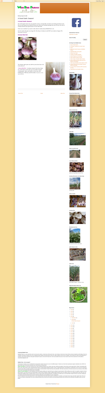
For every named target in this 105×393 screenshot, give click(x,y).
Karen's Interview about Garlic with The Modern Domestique (77, 61)
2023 (72, 314)
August (73, 319)
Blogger (57, 383)
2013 (72, 338)
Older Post (63, 93)
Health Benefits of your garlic (76, 51)
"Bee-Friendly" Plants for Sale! (76, 57)
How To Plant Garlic (74, 44)
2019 (72, 328)
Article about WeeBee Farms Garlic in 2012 (78, 62)
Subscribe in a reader (73, 34)
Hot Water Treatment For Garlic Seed (77, 46)
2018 (72, 330)
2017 (72, 331)
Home (41, 93)
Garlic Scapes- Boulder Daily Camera (77, 58)
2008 (72, 346)
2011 (72, 341)
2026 (72, 309)
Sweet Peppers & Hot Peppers (76, 56)
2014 (72, 336)
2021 (72, 325)
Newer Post (20, 93)
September (74, 317)
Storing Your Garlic (74, 53)
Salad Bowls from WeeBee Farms (76, 69)
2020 (72, 326)
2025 (72, 311)
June (73, 323)
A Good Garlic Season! (75, 320)
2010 (72, 343)
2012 (72, 340)
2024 (72, 313)
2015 (72, 335)
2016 (72, 333)
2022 (72, 316)
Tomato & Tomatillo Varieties (75, 54)
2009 (72, 345)
